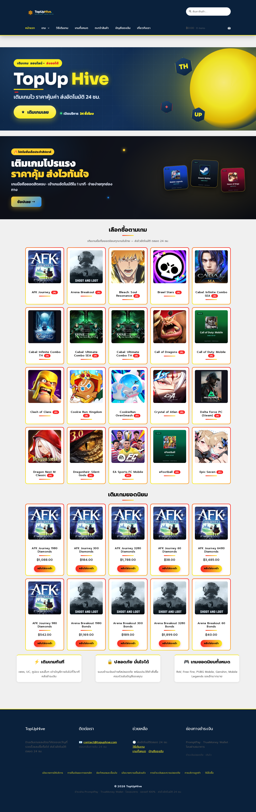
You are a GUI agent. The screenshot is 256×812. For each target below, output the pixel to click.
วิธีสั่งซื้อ (209, 773)
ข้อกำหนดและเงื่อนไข (106, 773)
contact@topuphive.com (100, 742)
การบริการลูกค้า (193, 773)
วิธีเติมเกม (62, 28)
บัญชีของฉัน (122, 28)
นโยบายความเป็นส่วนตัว (134, 773)
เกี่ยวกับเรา (143, 28)
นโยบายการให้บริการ (52, 773)
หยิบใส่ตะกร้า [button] (44, 568)
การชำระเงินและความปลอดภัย (165, 773)
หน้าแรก (30, 28)
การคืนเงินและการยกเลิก (79, 773)
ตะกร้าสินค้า (102, 28)
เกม (43, 28)
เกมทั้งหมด (81, 28)
